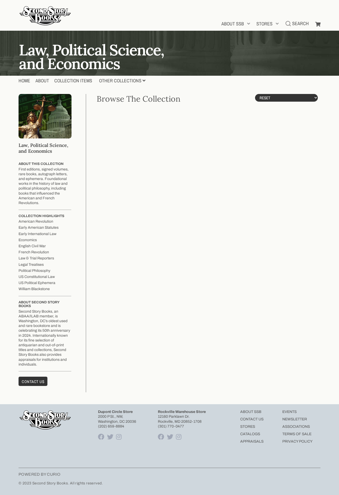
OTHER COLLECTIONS (120, 80)
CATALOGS (250, 434)
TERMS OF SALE (296, 434)
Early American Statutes (39, 228)
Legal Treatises (31, 265)
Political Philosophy (34, 271)
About (42, 80)
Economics (28, 240)
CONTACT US (252, 419)
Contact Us (33, 381)
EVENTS (289, 412)
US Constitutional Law (37, 277)
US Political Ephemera (37, 283)
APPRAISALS (252, 441)
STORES (264, 23)
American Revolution (36, 221)
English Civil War (32, 246)
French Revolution (34, 252)
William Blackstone (34, 289)
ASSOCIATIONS (296, 427)
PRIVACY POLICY (297, 441)
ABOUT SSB (232, 23)
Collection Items (73, 80)
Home (24, 80)
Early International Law (37, 234)
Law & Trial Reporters (36, 258)
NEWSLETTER (294, 419)
